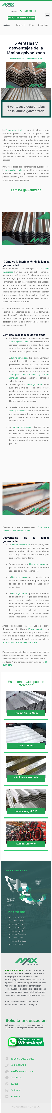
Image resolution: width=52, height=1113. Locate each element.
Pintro (31, 25)
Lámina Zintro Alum (26, 713)
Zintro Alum (43, 25)
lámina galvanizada (14, 130)
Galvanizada (21, 25)
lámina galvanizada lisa (19, 374)
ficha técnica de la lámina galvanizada (19, 642)
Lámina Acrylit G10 (26, 811)
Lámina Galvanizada (26, 777)
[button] (47, 15)
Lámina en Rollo (26, 843)
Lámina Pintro (26, 745)
